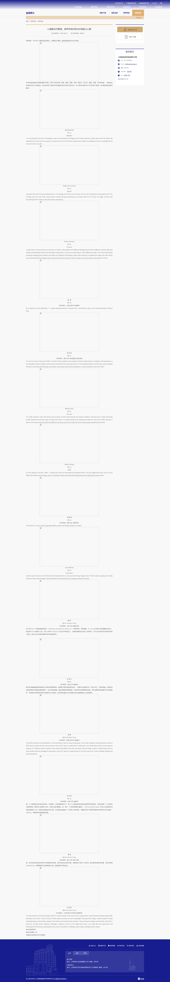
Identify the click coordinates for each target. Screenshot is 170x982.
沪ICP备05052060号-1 (60, 979)
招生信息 (114, 13)
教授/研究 (110, 6)
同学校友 (126, 13)
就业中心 (93, 946)
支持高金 (158, 6)
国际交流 (103, 946)
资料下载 (132, 37)
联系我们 (131, 946)
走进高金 (78, 6)
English (154, 3)
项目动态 (138, 13)
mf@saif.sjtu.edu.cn (131, 64)
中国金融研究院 (131, 3)
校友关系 (142, 6)
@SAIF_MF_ (127, 75)
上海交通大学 (119, 3)
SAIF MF (129, 71)
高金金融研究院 (144, 3)
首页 (27, 21)
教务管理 (112, 946)
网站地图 (141, 946)
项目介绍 (103, 13)
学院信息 (122, 946)
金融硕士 (30, 12)
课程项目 (94, 6)
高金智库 (126, 6)
